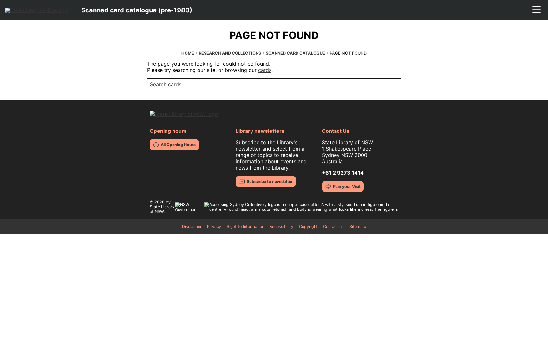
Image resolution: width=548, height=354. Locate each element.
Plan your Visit (347, 186)
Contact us (333, 226)
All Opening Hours (178, 144)
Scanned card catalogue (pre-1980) (136, 10)
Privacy (214, 226)
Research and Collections (230, 53)
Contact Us (335, 131)
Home (187, 53)
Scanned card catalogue (295, 53)
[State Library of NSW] (36, 10)
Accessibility (281, 226)
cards (264, 70)
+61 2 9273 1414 (343, 173)
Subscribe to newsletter (270, 181)
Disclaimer (192, 226)
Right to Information (245, 226)
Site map (357, 226)
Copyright (308, 226)
